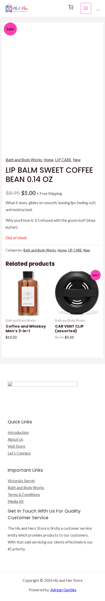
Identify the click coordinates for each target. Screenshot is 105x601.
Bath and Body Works (24, 160)
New (77, 160)
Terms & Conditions (24, 494)
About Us (15, 439)
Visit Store (16, 446)
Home (49, 160)
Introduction (18, 432)
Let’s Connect (19, 453)
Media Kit (16, 501)
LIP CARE (63, 160)
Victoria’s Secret (21, 481)
